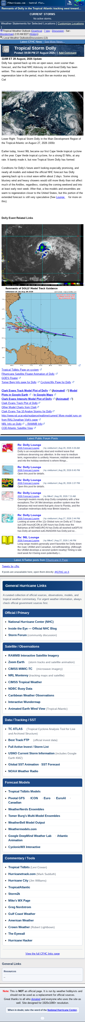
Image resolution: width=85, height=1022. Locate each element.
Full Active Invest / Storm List (28, 746)
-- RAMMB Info (33, 423)
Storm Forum (17, 635)
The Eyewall (16, 933)
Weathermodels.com (22, 829)
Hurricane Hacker (20, 940)
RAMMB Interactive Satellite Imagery (33, 655)
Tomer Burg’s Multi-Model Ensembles (34, 815)
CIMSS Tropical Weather (25, 682)
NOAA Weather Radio (23, 771)
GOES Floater (10, 378)
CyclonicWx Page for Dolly (56, 382)
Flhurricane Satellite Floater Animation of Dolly (28, 373)
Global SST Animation (23, 764)
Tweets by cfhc (10, 566)
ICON (34, 798)
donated (35, 999)
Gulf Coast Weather (21, 913)
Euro (47, 798)
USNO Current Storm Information (31, 753)
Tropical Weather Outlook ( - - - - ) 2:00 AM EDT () (35, 33)
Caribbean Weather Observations (31, 695)
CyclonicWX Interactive (24, 847)
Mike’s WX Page (19, 900)
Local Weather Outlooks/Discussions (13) (25, 38)
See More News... (54, 41)
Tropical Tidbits (19, 867)
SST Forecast (50, 764)
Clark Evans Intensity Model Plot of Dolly (27, 398)
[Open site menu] (3, 3)
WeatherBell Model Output (26, 822)
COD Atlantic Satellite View (17, 428)
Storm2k (14, 893)
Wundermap (6, 34)
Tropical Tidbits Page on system (20, 369)
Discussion (58, 31)
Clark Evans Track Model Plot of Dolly (25, 390)
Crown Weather (19, 927)
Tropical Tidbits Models (24, 791)
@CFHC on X (62, 572)
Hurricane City (18, 880)
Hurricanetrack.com (22, 874)
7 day (47, 31)
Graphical (37, 31)
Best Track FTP (18, 740)
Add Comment (67, 52)
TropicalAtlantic (19, 887)
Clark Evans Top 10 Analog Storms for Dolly (27, 411)
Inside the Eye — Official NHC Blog (32, 628)
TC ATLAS (15, 729)
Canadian (14, 802)
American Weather (21, 920)
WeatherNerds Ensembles (26, 809)
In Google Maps (43, 394)
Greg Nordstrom (19, 907)
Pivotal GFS (16, 798)
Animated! (59, 390)
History (34, 34)
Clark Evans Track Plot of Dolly (20, 403)
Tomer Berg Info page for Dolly (19, 382)
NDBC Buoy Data (20, 688)
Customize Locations (71, 23)
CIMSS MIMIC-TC (20, 668)
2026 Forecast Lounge (28, 448)
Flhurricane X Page (57, 560)
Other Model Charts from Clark (19, 407)
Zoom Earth (16, 662)
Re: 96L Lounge (28, 537)
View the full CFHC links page (43, 953)
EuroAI (61, 798)
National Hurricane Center (62, 1010)
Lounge (60, 197)
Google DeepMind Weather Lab (29, 835)
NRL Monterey (18, 675)
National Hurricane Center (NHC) (31, 621)
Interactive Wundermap (24, 702)
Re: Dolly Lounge (29, 444)
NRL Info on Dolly (12, 423)
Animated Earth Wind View (26, 708)
